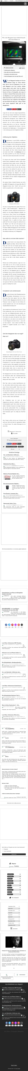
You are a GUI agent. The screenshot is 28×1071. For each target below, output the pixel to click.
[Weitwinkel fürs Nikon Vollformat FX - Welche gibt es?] (13, 466)
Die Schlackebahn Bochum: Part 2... (11, 695)
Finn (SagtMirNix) (9, 728)
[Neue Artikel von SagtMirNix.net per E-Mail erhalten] (22, 625)
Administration (22, 974)
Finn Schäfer (15, 433)
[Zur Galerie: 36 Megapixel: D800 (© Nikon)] (14, 197)
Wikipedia (13, 300)
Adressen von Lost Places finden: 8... (11, 652)
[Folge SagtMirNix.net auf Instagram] (15, 625)
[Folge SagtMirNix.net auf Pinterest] (12, 625)
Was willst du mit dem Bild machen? (12, 72)
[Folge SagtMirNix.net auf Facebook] (6, 625)
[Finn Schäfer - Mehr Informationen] (13, 942)
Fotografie (11, 0)
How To (9, 887)
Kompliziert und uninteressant (10, 74)
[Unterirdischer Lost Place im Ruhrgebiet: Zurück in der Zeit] (6, 596)
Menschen (10, 889)
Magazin (5, 0)
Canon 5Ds (18, 184)
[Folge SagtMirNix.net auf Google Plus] (19, 625)
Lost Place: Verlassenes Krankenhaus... (12, 685)
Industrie (9, 878)
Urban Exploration (7, 851)
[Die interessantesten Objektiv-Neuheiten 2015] (7, 487)
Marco (7, 756)
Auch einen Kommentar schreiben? (15, 440)
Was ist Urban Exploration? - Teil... (11, 705)
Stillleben (10, 894)
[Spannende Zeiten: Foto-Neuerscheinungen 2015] (13, 505)
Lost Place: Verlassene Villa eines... (11, 714)
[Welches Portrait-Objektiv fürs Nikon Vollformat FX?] (7, 477)
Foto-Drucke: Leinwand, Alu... (11, 493)
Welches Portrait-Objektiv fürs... (11, 473)
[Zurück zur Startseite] (1, 1)
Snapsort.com (6, 402)
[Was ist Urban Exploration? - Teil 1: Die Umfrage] (8, 707)
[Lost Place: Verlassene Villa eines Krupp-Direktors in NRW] (13, 717)
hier (17, 225)
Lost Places (10, 874)
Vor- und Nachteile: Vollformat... (11, 454)
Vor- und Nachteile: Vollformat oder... (11, 672)
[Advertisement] (14, 21)
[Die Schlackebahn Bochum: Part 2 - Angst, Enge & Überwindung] (13, 697)
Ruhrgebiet (10, 876)
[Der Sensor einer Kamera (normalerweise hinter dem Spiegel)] (14, 53)
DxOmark (23, 407)
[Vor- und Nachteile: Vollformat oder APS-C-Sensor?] (13, 457)
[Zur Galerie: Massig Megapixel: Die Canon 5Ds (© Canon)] (14, 345)
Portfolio (16, 866)
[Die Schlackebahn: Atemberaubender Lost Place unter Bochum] (13, 664)
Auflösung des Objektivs (9, 70)
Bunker (9, 892)
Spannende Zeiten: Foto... (10, 503)
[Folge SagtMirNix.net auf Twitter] (9, 625)
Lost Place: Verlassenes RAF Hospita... (12, 643)
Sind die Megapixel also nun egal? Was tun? (13, 76)
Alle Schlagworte (15, 897)
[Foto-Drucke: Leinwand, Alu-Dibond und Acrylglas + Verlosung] (13, 495)
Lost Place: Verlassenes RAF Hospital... (12, 987)
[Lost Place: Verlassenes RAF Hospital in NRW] (12, 645)
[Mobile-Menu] (14, 4)
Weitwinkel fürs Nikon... (9, 463)
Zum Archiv (15, 928)
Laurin (7, 738)
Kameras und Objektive (11, 446)
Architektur (10, 883)
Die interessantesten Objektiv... (11, 483)
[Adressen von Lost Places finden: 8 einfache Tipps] (12, 654)
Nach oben (14, 1065)
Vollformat (18, 152)
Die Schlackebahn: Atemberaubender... (12, 662)
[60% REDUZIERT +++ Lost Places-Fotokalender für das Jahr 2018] (6, 612)
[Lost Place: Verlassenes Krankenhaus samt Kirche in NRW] (12, 687)
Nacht (9, 885)
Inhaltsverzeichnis (9, 67)
